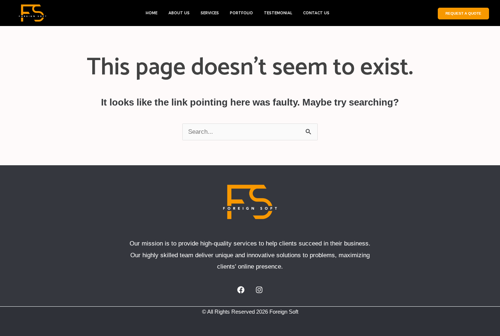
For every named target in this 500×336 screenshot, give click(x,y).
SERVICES (210, 13)
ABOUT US (179, 13)
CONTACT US (316, 13)
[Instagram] (259, 289)
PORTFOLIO (241, 13)
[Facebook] (241, 289)
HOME (151, 13)
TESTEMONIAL (278, 13)
